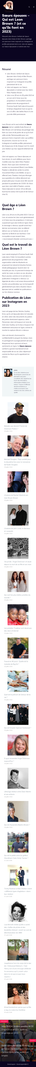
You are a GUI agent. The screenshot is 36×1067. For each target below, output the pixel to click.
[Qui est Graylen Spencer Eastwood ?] (18, 724)
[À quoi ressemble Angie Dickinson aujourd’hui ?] (18, 754)
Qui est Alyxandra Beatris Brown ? (17, 825)
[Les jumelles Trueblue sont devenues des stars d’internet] (18, 624)
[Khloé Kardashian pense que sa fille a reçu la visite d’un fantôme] (18, 1003)
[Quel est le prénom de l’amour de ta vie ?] (18, 690)
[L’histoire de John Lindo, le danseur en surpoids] (18, 524)
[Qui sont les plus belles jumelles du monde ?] (18, 591)
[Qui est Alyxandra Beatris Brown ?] (18, 821)
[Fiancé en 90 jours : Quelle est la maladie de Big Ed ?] (18, 657)
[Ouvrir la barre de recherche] (29, 6)
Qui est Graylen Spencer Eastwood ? (17, 728)
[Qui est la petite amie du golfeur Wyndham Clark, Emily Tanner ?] (18, 851)
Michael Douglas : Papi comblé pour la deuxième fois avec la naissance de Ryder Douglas (17, 462)
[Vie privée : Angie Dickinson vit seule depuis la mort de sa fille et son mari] (18, 557)
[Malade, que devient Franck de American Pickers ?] (18, 422)
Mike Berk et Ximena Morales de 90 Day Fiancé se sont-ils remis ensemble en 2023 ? (17, 1029)
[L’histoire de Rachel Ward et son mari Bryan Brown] (18, 491)
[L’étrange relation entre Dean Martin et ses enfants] (18, 787)
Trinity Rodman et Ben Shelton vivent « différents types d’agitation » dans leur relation (18, 891)
